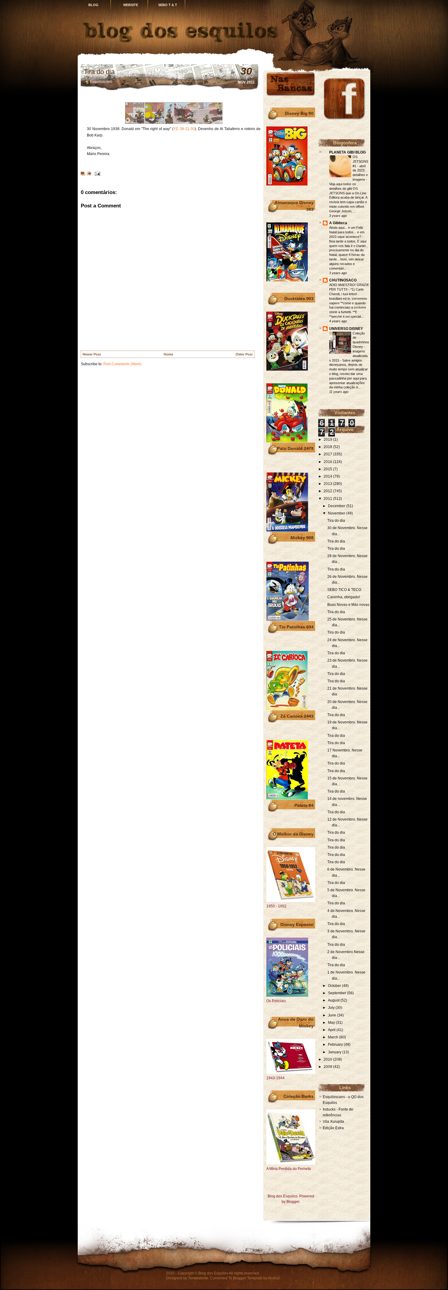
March (333, 1037)
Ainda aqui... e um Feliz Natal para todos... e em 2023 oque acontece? (346, 232)
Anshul (273, 1278)
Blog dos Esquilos (213, 1273)
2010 (328, 1059)
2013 (328, 484)
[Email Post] (96, 173)
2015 (328, 469)
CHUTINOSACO (343, 280)
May (332, 1022)
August (334, 1000)
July (332, 1007)
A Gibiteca (338, 223)
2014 (328, 476)
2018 (328, 447)
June (332, 1015)
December (337, 506)
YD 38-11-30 (184, 129)
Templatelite (198, 1278)
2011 (328, 499)
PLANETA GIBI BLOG (347, 152)
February (336, 1044)
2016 (328, 462)
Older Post (244, 354)
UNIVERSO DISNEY (346, 329)
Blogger (292, 1202)
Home (168, 354)
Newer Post (92, 354)
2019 (328, 439)
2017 (328, 454)
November (337, 513)
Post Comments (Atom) (122, 364)
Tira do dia (99, 72)
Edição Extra (333, 1128)
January (335, 1052)
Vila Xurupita (333, 1121)
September (337, 993)
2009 (328, 1067)
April (332, 1030)
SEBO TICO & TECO (344, 590)
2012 (328, 491)
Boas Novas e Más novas (348, 605)
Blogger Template (247, 1278)
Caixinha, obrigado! (343, 597)
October (335, 986)
